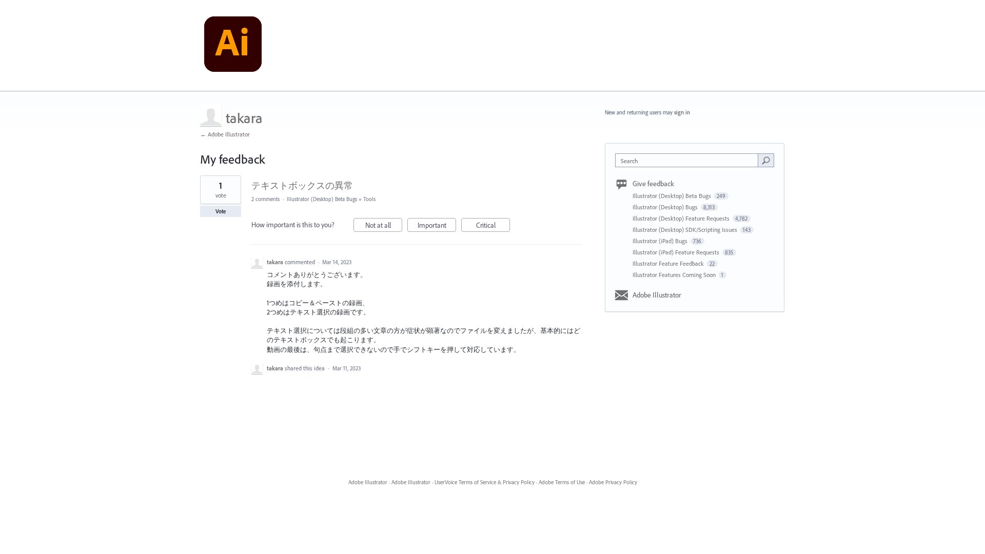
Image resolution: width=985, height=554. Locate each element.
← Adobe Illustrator (225, 134)
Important (437, 226)
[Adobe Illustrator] (233, 45)
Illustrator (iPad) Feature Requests (677, 252)
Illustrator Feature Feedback (669, 263)
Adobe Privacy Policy (613, 482)
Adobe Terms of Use (562, 482)
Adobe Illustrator (657, 295)
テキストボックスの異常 (302, 185)
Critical (493, 226)
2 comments (265, 199)
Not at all (383, 226)
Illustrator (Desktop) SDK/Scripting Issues (686, 229)
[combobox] (689, 160)
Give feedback (653, 183)
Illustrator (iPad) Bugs (661, 241)
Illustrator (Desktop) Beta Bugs (322, 199)
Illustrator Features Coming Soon (675, 275)
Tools (369, 199)
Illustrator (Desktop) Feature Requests (682, 218)
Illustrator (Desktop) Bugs (666, 207)
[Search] (766, 160)
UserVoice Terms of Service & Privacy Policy (485, 482)
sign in (682, 112)
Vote (220, 211)
